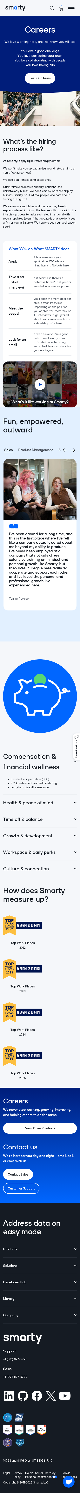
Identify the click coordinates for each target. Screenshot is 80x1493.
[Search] (52, 8)
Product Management (35, 450)
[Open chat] (69, 1482)
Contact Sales (18, 1174)
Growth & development (28, 836)
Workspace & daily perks (29, 852)
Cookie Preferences (69, 1474)
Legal (6, 1473)
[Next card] (73, 450)
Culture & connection (26, 868)
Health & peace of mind (28, 803)
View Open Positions (46, 1129)
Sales (8, 450)
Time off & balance (23, 819)
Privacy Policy (17, 1474)
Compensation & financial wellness (31, 761)
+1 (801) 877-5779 (15, 1376)
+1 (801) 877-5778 (15, 1359)
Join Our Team (42, 79)
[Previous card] (64, 450)
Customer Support (21, 1188)
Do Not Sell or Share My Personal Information (40, 1474)
